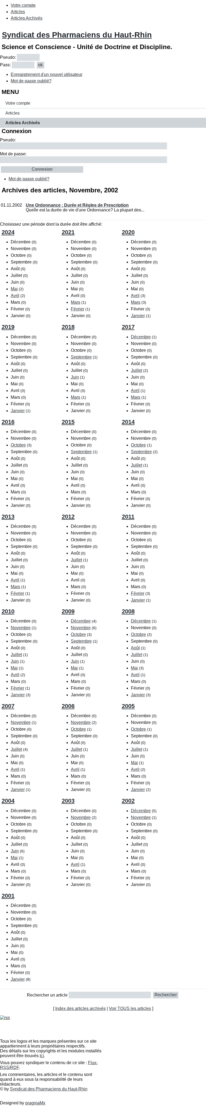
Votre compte (23, 5)
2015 (68, 422)
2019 (8, 327)
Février (77, 309)
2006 (68, 706)
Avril (15, 295)
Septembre (81, 357)
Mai (14, 289)
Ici (42, 1055)
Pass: (5, 65)
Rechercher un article (47, 995)
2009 (68, 611)
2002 (128, 800)
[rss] (5, 1017)
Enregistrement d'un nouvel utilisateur (46, 74)
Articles (18, 11)
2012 (68, 516)
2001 (8, 895)
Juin (75, 377)
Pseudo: (8, 57)
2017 (128, 327)
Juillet (136, 370)
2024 (8, 232)
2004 (8, 800)
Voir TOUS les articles (130, 1008)
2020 (128, 232)
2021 (68, 232)
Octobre (18, 445)
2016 (8, 422)
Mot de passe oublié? (31, 81)
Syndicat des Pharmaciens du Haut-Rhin (77, 35)
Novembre (21, 627)
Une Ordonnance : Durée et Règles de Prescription (77, 205)
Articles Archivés (26, 18)
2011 (128, 516)
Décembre (141, 337)
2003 (68, 800)
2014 (128, 422)
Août (135, 648)
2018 (68, 327)
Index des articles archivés (80, 1008)
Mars (75, 302)
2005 (128, 706)
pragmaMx (35, 1103)
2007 (8, 706)
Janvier (138, 315)
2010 (8, 611)
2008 (128, 611)
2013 (8, 516)
